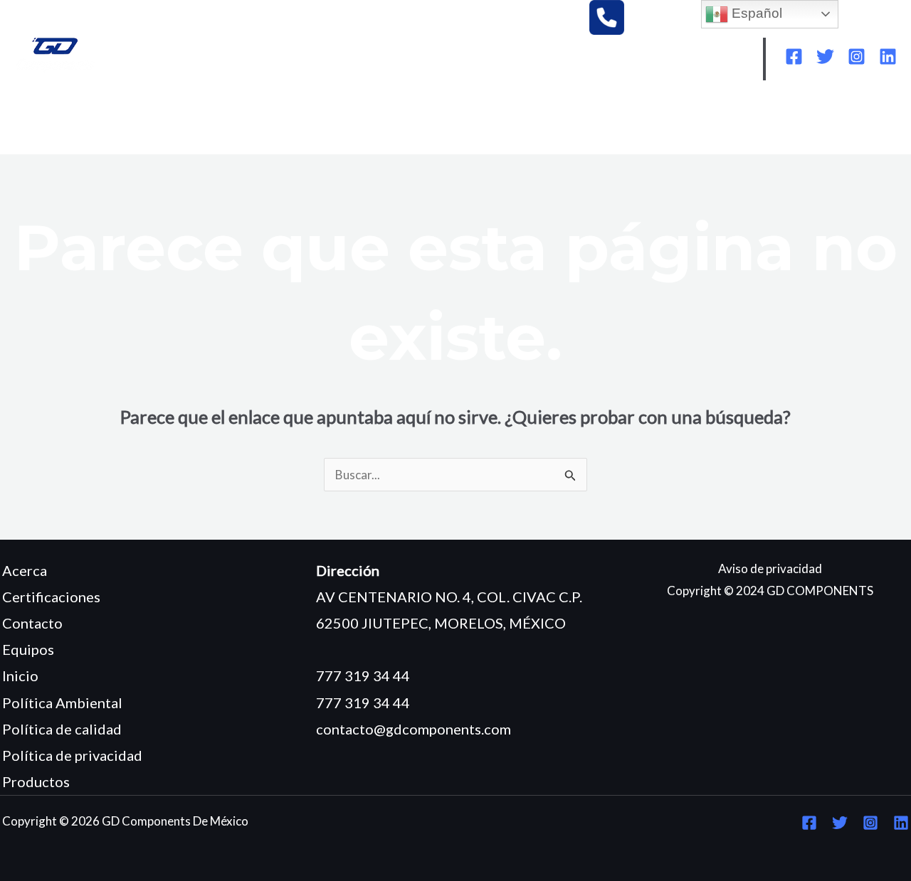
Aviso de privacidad (770, 568)
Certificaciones (51, 596)
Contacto (32, 622)
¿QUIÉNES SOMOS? (142, 121)
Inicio (20, 675)
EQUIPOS (245, 121)
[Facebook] (794, 56)
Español (755, 13)
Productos (36, 781)
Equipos (28, 649)
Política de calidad (62, 728)
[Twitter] (825, 56)
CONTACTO (61, 143)
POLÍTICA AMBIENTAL (589, 121)
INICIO (45, 121)
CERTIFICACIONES (449, 121)
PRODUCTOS (334, 121)
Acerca (24, 570)
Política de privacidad (72, 755)
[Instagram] (856, 56)
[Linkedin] (888, 56)
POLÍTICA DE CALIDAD (740, 121)
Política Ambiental (62, 702)
